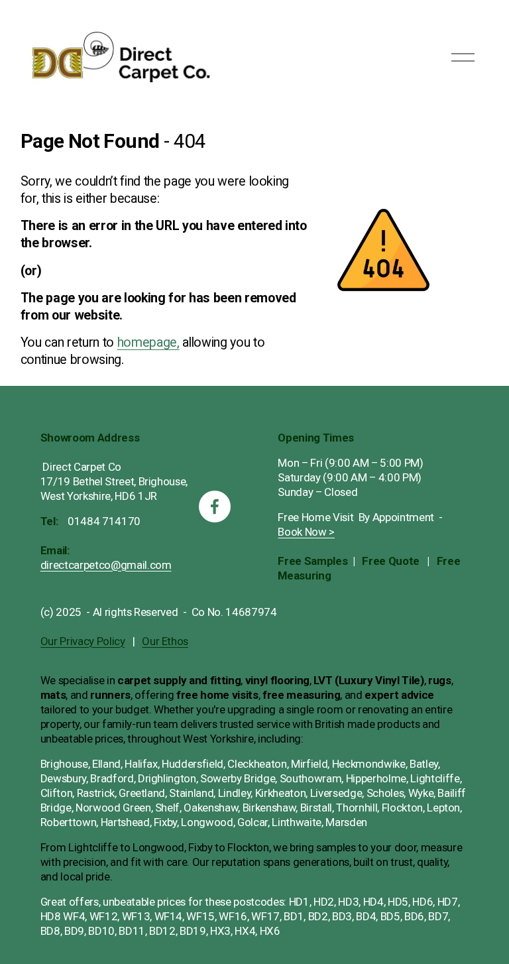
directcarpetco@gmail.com (106, 565)
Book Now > (306, 531)
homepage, (148, 342)
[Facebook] (215, 506)
